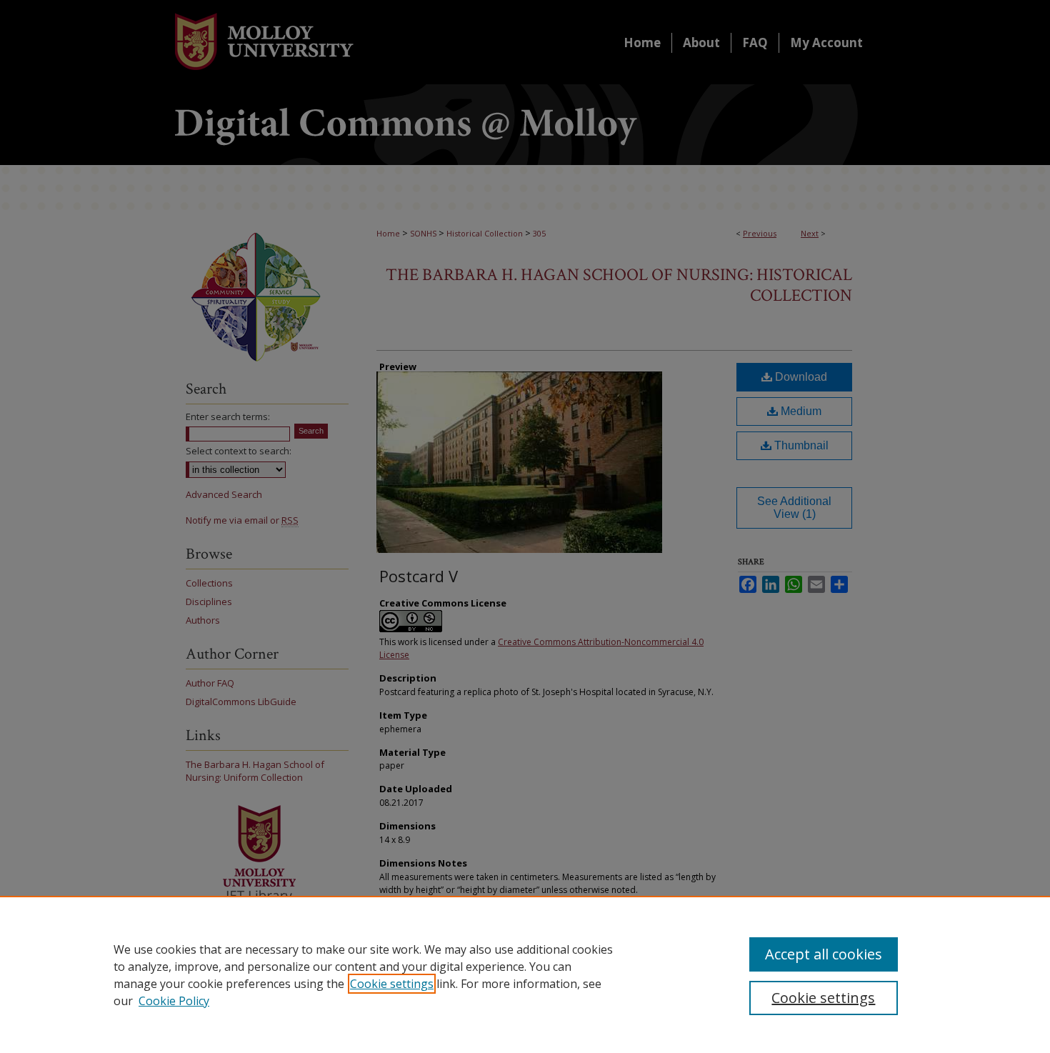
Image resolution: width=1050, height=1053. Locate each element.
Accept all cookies (823, 954)
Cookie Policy (174, 1001)
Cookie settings (392, 984)
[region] (525, 974)
